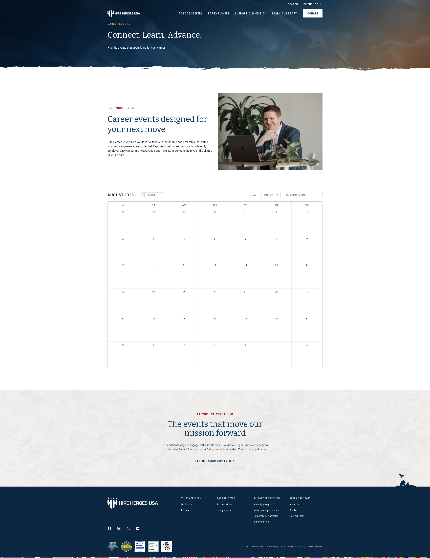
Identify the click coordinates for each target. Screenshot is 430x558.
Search (245, 546)
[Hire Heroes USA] (124, 13)
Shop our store (261, 521)
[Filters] (254, 195)
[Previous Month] (142, 195)
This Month (152, 195)
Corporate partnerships (266, 515)
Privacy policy (272, 546)
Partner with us (225, 504)
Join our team (297, 515)
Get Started (187, 504)
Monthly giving (261, 504)
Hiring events (224, 510)
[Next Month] (162, 195)
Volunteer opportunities (266, 510)
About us (294, 504)
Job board (186, 510)
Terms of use (257, 546)
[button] (312, 13)
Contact (294, 510)
